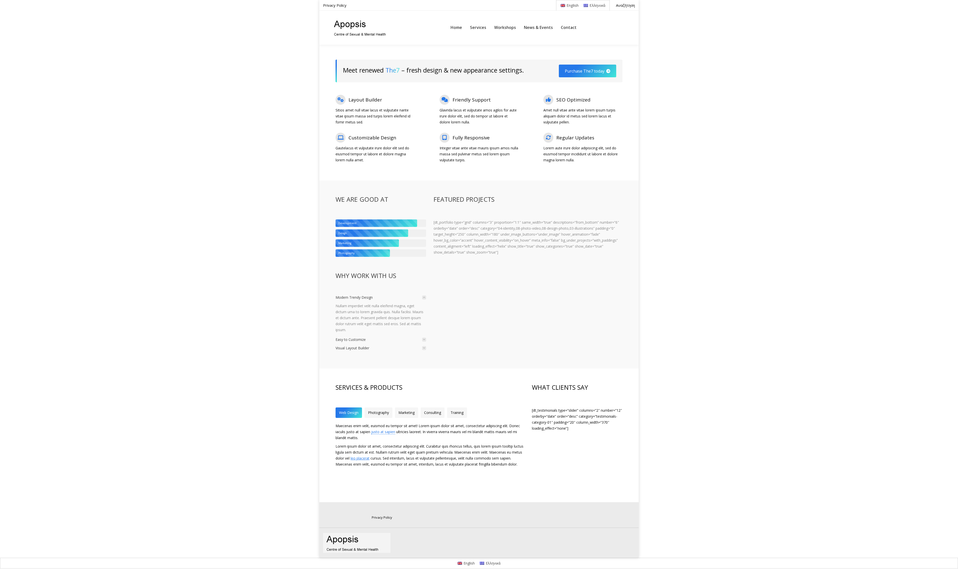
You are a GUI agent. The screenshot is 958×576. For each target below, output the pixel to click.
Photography (378, 412)
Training (457, 412)
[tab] (381, 297)
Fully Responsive (471, 138)
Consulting (432, 412)
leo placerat (360, 458)
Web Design (349, 412)
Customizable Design (372, 138)
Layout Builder (365, 100)
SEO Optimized (573, 100)
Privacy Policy (382, 517)
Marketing (406, 412)
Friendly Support (472, 100)
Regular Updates (575, 138)
